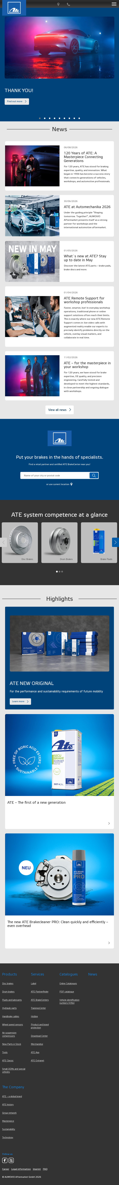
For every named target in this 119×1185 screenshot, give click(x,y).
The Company (13, 1087)
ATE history (8, 1104)
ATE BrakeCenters (40, 1000)
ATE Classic (7, 1060)
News (92, 974)
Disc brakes (7, 983)
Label (33, 983)
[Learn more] (109, 823)
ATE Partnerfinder (39, 991)
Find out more (14, 101)
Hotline (34, 1016)
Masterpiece (8, 1121)
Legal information (21, 1169)
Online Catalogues (68, 983)
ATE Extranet (37, 1060)
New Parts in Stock (11, 1044)
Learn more (18, 701)
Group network (9, 1113)
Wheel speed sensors (12, 1024)
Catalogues (68, 974)
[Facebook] (4, 1160)
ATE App (35, 1052)
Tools (5, 1052)
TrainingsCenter (38, 1008)
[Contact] (68, 4)
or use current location (58, 484)
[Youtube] (11, 1160)
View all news (57, 409)
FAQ (45, 1169)
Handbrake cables (10, 1016)
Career (5, 1169)
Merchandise (37, 1044)
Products (9, 974)
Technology (7, 1137)
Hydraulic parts (9, 1008)
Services (37, 974)
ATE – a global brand (12, 1096)
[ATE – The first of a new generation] (59, 755)
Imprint (37, 1169)
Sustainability (8, 1129)
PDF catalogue (66, 991)
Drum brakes (8, 991)
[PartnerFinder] (58, 4)
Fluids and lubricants (12, 1000)
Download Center (39, 1036)
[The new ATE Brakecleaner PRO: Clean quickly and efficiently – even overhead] (59, 874)
